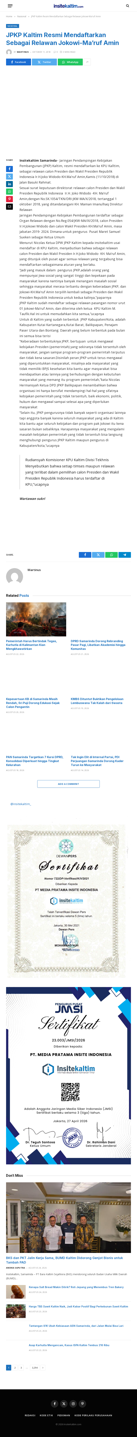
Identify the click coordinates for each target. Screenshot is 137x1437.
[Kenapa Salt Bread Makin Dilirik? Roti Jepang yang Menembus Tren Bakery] (16, 1292)
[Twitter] (9, 176)
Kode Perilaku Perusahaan (93, 1415)
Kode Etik (46, 1415)
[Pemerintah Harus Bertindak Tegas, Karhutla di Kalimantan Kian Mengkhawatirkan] (36, 619)
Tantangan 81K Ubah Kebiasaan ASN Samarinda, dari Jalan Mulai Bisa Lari (76, 1325)
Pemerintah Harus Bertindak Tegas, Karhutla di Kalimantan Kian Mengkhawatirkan (31, 645)
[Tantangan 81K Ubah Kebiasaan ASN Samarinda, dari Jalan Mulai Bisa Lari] (16, 1330)
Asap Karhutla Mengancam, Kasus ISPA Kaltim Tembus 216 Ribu (69, 1345)
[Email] (9, 207)
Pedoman (63, 1415)
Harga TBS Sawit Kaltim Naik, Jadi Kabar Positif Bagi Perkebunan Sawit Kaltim (78, 1306)
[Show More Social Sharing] (87, 62)
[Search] (127, 6)
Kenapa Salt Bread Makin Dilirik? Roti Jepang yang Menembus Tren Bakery (76, 1287)
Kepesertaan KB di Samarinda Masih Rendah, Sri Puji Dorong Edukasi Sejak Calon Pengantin (33, 703)
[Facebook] (9, 169)
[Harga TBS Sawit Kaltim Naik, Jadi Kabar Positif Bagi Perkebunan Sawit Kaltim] (16, 1311)
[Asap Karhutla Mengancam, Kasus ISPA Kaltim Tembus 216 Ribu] (16, 1350)
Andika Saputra (15, 1267)
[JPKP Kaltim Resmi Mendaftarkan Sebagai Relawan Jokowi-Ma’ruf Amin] (68, 111)
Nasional (12, 26)
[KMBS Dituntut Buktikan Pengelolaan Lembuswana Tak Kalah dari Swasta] (101, 677)
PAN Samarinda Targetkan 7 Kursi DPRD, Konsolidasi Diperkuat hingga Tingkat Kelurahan (34, 761)
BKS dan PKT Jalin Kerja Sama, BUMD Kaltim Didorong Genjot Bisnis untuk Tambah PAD (64, 1260)
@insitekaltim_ (21, 804)
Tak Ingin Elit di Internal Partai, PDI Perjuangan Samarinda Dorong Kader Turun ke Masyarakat (97, 761)
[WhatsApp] (9, 192)
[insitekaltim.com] (69, 6)
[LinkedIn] (9, 184)
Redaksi (30, 1415)
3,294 (34, 1367)
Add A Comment (68, 784)
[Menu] (10, 6)
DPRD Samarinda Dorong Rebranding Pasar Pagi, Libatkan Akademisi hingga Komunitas (98, 645)
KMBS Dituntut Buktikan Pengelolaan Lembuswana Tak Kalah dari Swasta (97, 701)
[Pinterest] (9, 199)
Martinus (23, 52)
